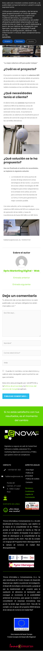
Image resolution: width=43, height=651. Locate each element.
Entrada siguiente (21, 284)
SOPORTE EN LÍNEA (11, 504)
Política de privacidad (13, 386)
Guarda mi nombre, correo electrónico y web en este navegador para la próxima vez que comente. (20, 374)
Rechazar (19, 41)
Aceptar (7, 41)
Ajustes (31, 41)
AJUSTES (6, 37)
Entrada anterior (21, 277)
